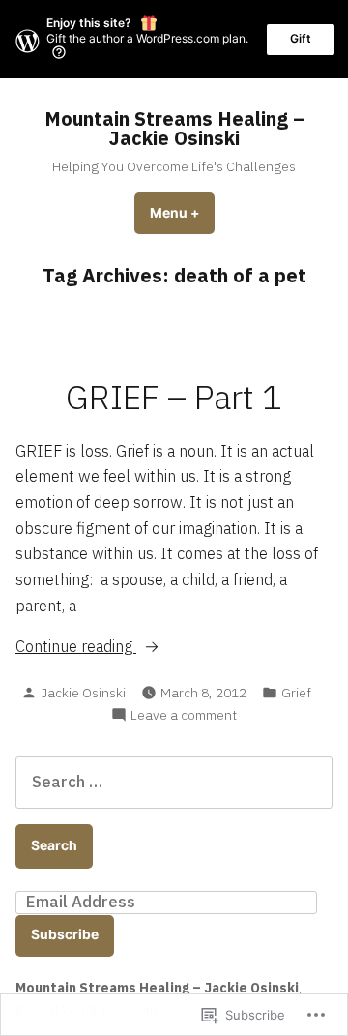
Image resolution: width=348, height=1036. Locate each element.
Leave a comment (183, 715)
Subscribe (65, 934)
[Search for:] (174, 781)
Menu (182, 213)
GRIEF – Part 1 (174, 397)
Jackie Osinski (83, 692)
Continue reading (75, 647)
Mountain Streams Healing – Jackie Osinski (174, 128)
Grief (296, 692)
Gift (300, 38)
